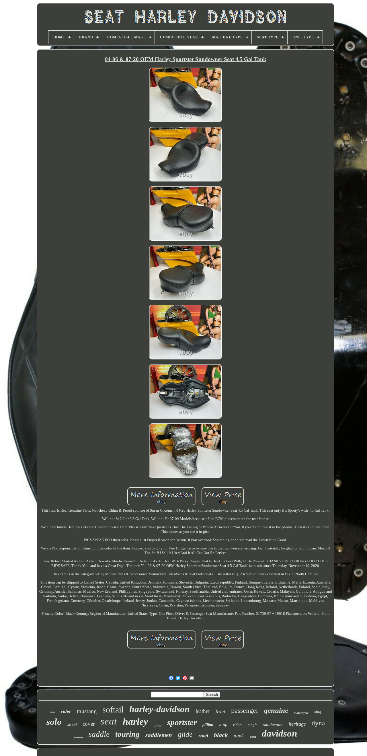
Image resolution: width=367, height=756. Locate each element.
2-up (223, 724)
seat (108, 721)
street (72, 724)
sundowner (273, 724)
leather (203, 711)
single (252, 724)
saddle (99, 734)
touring (127, 734)
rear (52, 712)
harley (135, 721)
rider (66, 711)
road (203, 736)
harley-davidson (159, 709)
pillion (207, 724)
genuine (276, 710)
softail (113, 709)
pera (253, 737)
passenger (244, 710)
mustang (87, 711)
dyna (318, 723)
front (220, 711)
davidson (279, 733)
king (317, 712)
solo (54, 722)
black (221, 735)
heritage (297, 724)
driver (157, 725)
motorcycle (301, 712)
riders (237, 724)
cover (89, 724)
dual (239, 736)
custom (78, 737)
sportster (182, 722)
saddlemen (158, 735)
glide (185, 734)
